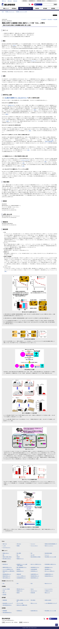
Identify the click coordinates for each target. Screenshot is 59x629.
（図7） (23, 165)
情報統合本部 (19, 574)
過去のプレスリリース (48, 583)
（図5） (45, 161)
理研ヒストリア (47, 592)
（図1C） (7, 121)
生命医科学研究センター (34, 574)
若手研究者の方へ (19, 610)
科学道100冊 (33, 592)
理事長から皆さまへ (6, 553)
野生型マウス (11, 105)
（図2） (30, 130)
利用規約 (18, 545)
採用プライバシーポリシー (49, 545)
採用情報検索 (5, 610)
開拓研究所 (18, 569)
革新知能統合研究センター (7, 574)
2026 (3, 583)
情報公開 (18, 556)
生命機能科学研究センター (49, 574)
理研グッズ (4, 592)
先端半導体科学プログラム (35, 567)
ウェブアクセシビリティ (6, 547)
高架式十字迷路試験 (49, 141)
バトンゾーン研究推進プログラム (8, 569)
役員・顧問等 (19, 553)
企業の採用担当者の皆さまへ (7, 605)
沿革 (31, 553)
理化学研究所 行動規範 (48, 553)
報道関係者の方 (32, 0)
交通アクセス (5, 543)
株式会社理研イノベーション (7, 603)
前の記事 (44, 19)
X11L (14, 45)
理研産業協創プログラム (48, 567)
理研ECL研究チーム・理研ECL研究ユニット (8, 572)
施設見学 (18, 592)
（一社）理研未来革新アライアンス (50, 603)
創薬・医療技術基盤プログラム (21, 567)
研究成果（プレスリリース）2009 (21, 11)
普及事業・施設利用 (48, 600)
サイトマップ (33, 543)
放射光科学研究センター (34, 577)
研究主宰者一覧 (5, 564)
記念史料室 (4, 594)
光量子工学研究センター (6, 577)
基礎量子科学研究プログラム (7, 567)
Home (3, 11)
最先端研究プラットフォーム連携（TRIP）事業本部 (22, 565)
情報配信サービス (19, 590)
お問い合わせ (19, 543)
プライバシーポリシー (34, 545)
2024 (31, 583)
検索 (55, 4)
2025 (17, 583)
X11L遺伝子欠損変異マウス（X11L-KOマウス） (16, 97)
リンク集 (4, 545)
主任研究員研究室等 (34, 569)
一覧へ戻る (50, 19)
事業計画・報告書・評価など (7, 556)
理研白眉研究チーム (48, 569)
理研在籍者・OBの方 (41, 0)
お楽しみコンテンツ (34, 590)
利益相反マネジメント (20, 558)
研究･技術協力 (33, 600)
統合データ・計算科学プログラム (36, 564)
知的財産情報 (5, 600)
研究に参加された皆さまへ (7, 558)
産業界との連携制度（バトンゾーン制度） (23, 601)
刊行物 (4, 590)
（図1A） (35, 109)
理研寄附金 (25, 0)
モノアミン (33, 60)
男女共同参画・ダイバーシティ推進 (50, 556)
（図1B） (6, 114)
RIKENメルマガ (39, 4)
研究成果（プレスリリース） (9, 11)
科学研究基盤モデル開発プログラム (50, 564)
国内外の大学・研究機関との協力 (22, 605)
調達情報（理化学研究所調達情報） (50, 543)
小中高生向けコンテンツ (51, 0)
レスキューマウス (25, 160)
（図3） (52, 140)
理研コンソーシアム (34, 603)
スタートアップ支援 (20, 603)
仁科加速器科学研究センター (21, 577)
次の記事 (55, 19)
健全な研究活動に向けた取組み (36, 556)
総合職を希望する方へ (34, 610)
